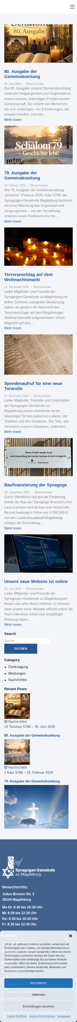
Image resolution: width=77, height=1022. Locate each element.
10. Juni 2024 (12, 588)
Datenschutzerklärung (42, 1016)
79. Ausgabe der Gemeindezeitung (32, 781)
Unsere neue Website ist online (36, 581)
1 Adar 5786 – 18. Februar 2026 (28, 772)
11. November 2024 (16, 396)
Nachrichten (17, 680)
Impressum (63, 1016)
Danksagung (18, 667)
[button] (70, 936)
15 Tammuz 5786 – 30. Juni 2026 (29, 727)
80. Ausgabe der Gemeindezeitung (32, 735)
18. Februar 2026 (14, 185)
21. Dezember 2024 (16, 287)
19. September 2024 (16, 492)
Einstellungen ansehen (38, 1006)
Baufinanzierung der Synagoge (35, 485)
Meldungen (17, 673)
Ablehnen (38, 994)
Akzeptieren (38, 983)
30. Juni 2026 (12, 83)
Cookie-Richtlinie (17, 1016)
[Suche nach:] (26, 641)
